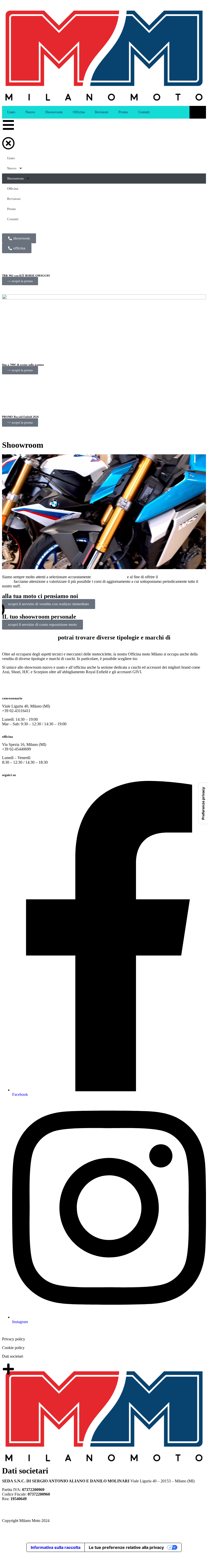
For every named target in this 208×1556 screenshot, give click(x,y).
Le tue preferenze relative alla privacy (126, 1547)
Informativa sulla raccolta (55, 1547)
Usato (11, 112)
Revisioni (101, 112)
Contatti (144, 112)
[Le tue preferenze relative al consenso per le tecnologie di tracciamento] (203, 803)
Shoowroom (54, 112)
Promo (123, 112)
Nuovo (30, 112)
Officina (79, 112)
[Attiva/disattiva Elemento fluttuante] (187, 1540)
